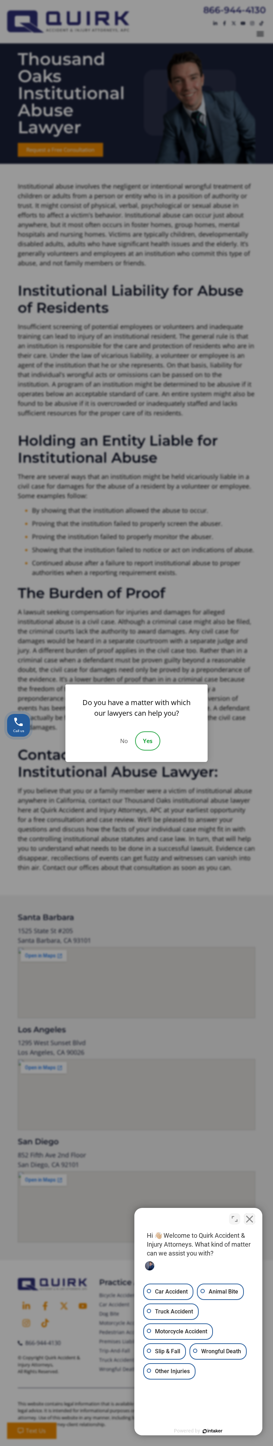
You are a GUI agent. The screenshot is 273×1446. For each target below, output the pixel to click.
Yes (147, 741)
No (124, 741)
